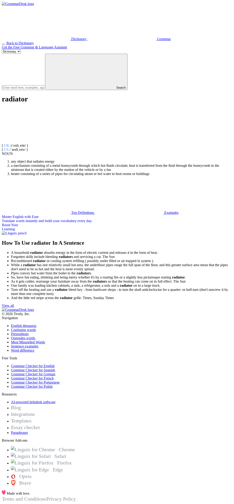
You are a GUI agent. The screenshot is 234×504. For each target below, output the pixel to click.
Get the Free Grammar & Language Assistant (34, 47)
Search (120, 87)
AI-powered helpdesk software (33, 402)
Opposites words (23, 338)
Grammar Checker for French (32, 378)
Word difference (22, 350)
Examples (170, 213)
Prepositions (20, 334)
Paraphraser (19, 433)
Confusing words (23, 330)
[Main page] (18, 4)
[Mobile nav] (3, 44)
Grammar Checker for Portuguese (35, 382)
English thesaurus (23, 326)
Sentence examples (24, 346)
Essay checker (25, 427)
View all (8, 306)
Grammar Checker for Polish (32, 386)
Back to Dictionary (20, 43)
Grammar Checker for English (33, 366)
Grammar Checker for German (33, 374)
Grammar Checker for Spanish (33, 370)
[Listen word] (36, 141)
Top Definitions (82, 213)
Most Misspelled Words (28, 342)
